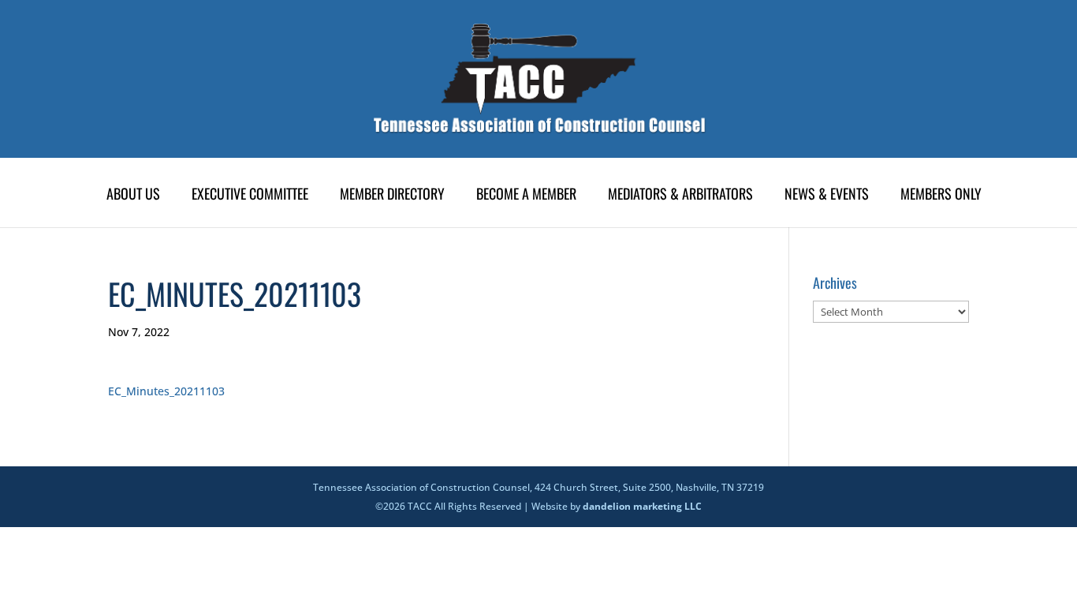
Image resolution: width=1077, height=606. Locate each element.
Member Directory (392, 196)
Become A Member (526, 196)
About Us (133, 196)
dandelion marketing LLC (642, 506)
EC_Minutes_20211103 (166, 390)
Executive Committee (250, 196)
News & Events (826, 196)
